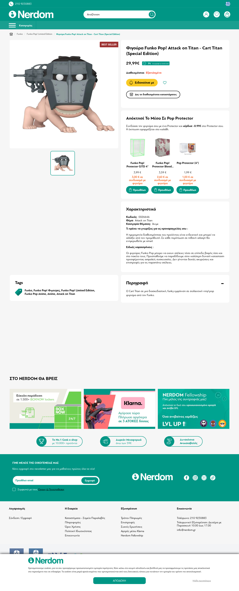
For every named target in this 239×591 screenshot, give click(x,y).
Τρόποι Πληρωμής (131, 518)
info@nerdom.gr (186, 529)
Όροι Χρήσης (73, 526)
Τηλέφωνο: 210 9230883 (192, 518)
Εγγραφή (90, 480)
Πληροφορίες (73, 522)
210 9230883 (23, 3)
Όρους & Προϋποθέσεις (51, 489)
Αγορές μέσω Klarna (132, 531)
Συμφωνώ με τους (41, 489)
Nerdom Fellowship (132, 535)
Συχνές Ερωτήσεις (131, 526)
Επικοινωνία (72, 535)
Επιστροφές (128, 522)
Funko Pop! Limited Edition (39, 34)
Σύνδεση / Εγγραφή (20, 518)
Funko (20, 34)
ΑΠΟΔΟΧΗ (119, 580)
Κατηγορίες (25, 25)
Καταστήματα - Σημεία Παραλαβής (85, 518)
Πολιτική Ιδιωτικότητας (78, 531)
